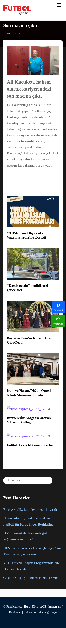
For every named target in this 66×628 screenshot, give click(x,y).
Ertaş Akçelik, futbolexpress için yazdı (30, 509)
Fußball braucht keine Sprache (29, 445)
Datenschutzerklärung (36, 612)
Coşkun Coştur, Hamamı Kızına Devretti (31, 578)
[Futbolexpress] (17, 13)
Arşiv (54, 612)
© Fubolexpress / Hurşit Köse (20, 606)
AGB (43, 606)
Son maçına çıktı (20, 25)
